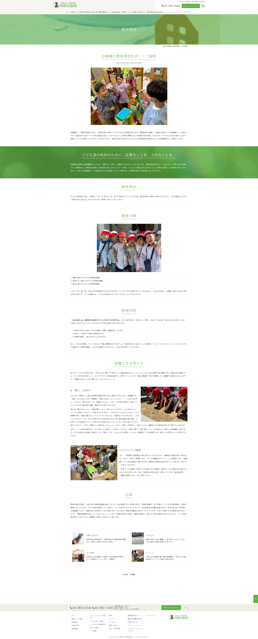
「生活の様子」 (178, 472)
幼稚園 (132, 574)
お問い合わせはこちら (190, 6)
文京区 (125, 574)
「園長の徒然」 (125, 475)
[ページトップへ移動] (186, 608)
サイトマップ (151, 616)
